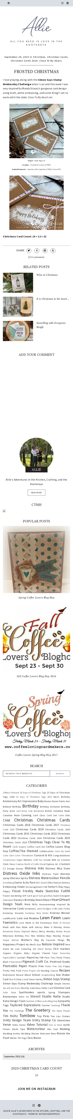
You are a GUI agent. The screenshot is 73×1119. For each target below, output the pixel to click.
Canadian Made (11, 815)
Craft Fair (37, 859)
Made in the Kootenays (38, 922)
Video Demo (19, 1024)
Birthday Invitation (50, 806)
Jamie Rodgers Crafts (47, 908)
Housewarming (47, 904)
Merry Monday (47, 931)
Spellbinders (26, 992)
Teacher (46, 1005)
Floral (16, 891)
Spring (51, 992)
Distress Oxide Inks (21, 873)
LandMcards (9, 918)
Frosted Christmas (36, 71)
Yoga (24, 1037)
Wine (53, 1033)
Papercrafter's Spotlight (14, 957)
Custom (65, 864)
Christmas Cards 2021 (16, 833)
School (36, 974)
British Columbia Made (57, 810)
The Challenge (16, 1010)
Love (21, 922)
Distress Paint (50, 873)
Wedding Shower (30, 1033)
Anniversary (10, 801)
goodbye (48, 895)
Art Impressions (27, 801)
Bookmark (39, 811)
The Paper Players (61, 1010)
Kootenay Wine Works (36, 913)
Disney (19, 868)
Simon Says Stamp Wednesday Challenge (28, 983)
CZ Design (9, 868)
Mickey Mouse (63, 931)
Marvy (34, 931)
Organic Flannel (41, 953)
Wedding (65, 1029)
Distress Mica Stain (57, 868)
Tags (6, 1005)
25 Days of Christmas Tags (33, 792)
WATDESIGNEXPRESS (49, 1113)
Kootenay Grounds (13, 913)
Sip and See (8, 988)
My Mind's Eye (33, 944)
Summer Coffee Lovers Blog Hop (41, 1001)
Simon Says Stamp (56, 979)
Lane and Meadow (28, 918)
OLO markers (61, 948)
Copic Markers (24, 859)
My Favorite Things (53, 940)
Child (6, 820)
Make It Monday (53, 927)
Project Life (34, 970)
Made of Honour (61, 922)
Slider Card (47, 988)
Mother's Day (30, 940)
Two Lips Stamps (60, 1016)
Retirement (9, 974)
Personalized (15, 961)
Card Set (52, 815)
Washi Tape (18, 1029)
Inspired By (63, 904)
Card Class (39, 815)
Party (53, 957)
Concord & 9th (43, 855)
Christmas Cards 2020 (57, 829)
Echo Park (29, 882)
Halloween (8, 900)
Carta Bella (64, 815)
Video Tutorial (37, 1024)
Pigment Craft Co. (35, 961)
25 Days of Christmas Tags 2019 (34, 796)
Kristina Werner (60, 913)
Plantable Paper (15, 966)
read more (36, 492)
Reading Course (49, 970)
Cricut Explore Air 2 (50, 864)
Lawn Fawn (50, 917)
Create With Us (51, 859)
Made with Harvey (32, 927)
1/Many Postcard (11, 792)
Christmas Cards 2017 (45, 825)
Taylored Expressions (25, 1005)
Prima (25, 970)
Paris (47, 957)
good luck (38, 895)
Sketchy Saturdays (31, 988)
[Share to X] (28, 250)
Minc (27, 935)
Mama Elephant (22, 931)
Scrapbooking (48, 975)
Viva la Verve (55, 1024)
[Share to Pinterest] (45, 250)
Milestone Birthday (13, 935)
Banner (48, 801)
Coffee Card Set (36, 846)
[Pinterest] (68, 3)
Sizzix (17, 988)
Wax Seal (52, 1029)
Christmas (39, 56)
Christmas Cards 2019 (24, 60)
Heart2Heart (43, 899)
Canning (26, 815)
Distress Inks (34, 868)
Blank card (15, 811)
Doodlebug (8, 882)
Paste (60, 957)
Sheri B (12, 979)
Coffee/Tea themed (23, 851)
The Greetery (37, 1010)
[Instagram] (62, 3)
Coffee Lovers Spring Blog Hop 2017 (36, 755)
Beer (68, 801)
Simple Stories (62, 983)
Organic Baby (22, 953)
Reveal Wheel (23, 974)
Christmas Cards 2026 (15, 842)
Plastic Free (36, 966)
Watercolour (36, 1029)
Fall (45, 886)
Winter (13, 1037)
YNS (19, 1038)
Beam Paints (58, 801)
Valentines (63, 1020)
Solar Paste (9, 992)
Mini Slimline (38, 935)
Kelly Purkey (64, 908)
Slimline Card (62, 988)
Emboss (66, 882)
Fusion (6, 895)
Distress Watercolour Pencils (49, 878)
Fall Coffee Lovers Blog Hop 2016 (36, 676)
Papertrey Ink (35, 957)
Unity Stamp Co (44, 1020)
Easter (18, 882)
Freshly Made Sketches (41, 891)
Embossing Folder (14, 886)
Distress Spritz (19, 878)
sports (41, 992)
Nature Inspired (53, 944)
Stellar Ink (24, 996)
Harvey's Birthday (24, 899)
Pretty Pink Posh (12, 970)
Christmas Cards (57, 56)
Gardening (16, 895)
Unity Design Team (17, 1020)
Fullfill (65, 891)
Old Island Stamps (42, 949)
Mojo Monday (53, 935)
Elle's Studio (41, 882)
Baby (41, 801)
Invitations (30, 908)
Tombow (27, 1015)
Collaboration (46, 851)
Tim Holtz (10, 1016)
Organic (7, 953)
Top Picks (43, 1016)
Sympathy (64, 1001)
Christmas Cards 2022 (43, 833)
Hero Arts (30, 904)
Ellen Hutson (54, 882)
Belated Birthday (12, 806)
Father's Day (55, 886)
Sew (58, 974)
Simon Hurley (36, 979)
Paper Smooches (61, 953)
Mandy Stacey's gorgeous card (40, 88)
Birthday (30, 806)
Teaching (55, 1005)
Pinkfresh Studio (60, 961)
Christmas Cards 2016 (16, 825)
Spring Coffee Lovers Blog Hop (36, 597)
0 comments (37, 257)
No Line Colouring (21, 948)
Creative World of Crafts (27, 864)
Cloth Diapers (19, 846)
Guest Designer (61, 895)
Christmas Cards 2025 (56, 838)
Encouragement (34, 886)
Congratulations (61, 855)
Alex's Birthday (61, 796)
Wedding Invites (11, 1033)
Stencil (35, 996)
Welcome (45, 1033)
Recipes (64, 970)
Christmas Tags (39, 842)
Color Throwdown (24, 855)
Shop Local (22, 979)
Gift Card (27, 895)
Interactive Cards (13, 908)
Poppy (66, 966)
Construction (9, 859)
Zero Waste (34, 1037)
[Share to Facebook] (36, 250)
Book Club (27, 811)
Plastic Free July (53, 966)
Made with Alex (11, 927)
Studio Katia (51, 996)
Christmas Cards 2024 (30, 838)
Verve (7, 1024)
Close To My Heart (50, 60)
